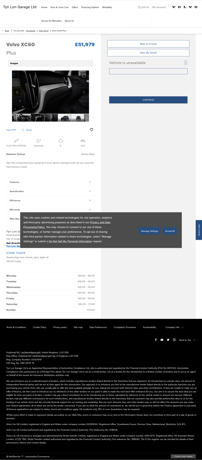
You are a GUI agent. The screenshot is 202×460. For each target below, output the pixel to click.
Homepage (30, 30)
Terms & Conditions (16, 327)
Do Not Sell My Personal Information (70, 241)
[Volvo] (184, 7)
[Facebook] (156, 339)
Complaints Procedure (125, 327)
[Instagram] (174, 339)
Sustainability (149, 327)
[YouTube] (162, 339)
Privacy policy (60, 327)
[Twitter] (168, 339)
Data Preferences (98, 327)
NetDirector (15, 456)
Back (7, 30)
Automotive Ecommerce (37, 456)
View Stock (43, 30)
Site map (78, 327)
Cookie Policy (39, 327)
